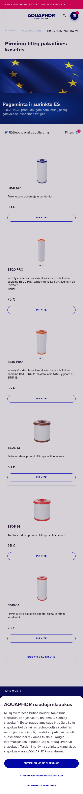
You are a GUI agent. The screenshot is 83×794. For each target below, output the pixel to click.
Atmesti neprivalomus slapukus (41, 775)
